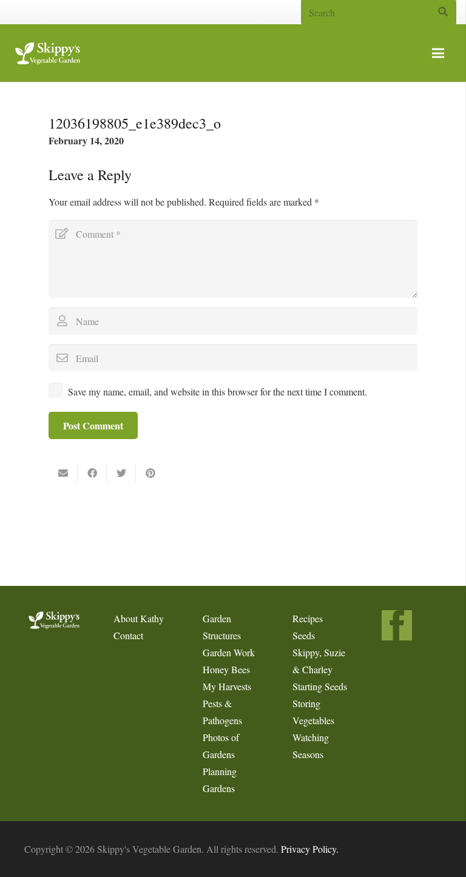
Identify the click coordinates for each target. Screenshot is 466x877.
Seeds (303, 635)
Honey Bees (226, 669)
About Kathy (138, 618)
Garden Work (229, 652)
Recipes (307, 618)
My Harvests (227, 686)
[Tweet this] (121, 473)
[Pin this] (150, 473)
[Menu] (438, 53)
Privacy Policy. (310, 848)
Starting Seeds (319, 686)
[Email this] (63, 473)
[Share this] (92, 473)
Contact (128, 635)
